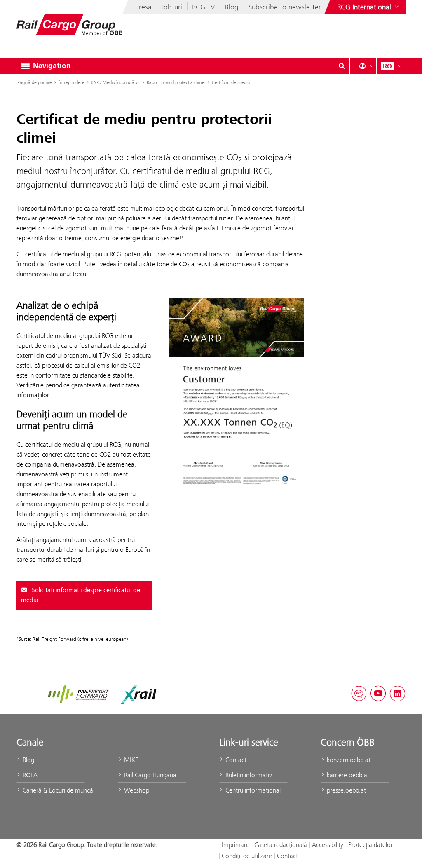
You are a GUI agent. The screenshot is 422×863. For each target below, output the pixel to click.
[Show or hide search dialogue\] (341, 66)
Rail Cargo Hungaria (149, 775)
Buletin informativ (248, 775)
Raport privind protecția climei (176, 82)
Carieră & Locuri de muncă (53, 790)
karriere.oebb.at (347, 775)
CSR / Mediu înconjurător (115, 82)
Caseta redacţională (280, 845)
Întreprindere (71, 82)
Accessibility (327, 845)
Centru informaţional (252, 790)
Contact (235, 760)
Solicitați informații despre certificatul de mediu (80, 595)
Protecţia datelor (370, 845)
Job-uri (172, 7)
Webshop (135, 790)
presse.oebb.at (345, 790)
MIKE (130, 760)
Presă (143, 7)
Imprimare (235, 845)
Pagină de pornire (34, 82)
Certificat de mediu (231, 82)
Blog (232, 7)
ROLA (29, 775)
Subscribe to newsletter (285, 7)
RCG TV (203, 7)
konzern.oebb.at (347, 760)
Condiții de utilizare (247, 856)
